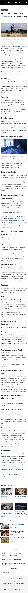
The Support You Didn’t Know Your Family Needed (17, 531)
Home (3, 7)
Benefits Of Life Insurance (16, 475)
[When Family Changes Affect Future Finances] (5, 526)
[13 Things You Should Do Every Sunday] (21, 491)
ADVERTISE (11, 583)
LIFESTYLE (8, 7)
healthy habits (5, 225)
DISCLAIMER (23, 586)
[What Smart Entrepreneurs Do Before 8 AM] (7, 491)
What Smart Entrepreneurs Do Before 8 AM (7, 498)
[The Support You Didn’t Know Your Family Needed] (5, 533)
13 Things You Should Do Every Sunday (20, 497)
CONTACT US (17, 583)
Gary (4, 20)
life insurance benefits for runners (14, 220)
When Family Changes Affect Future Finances (17, 525)
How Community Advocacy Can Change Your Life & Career (6, 513)
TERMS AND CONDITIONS (13, 586)
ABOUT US (4, 583)
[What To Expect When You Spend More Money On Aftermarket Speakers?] (21, 506)
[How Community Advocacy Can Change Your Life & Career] (7, 506)
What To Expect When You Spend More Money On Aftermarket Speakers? (21, 513)
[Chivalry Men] (14, 2)
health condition (17, 46)
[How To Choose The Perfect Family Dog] (5, 540)
